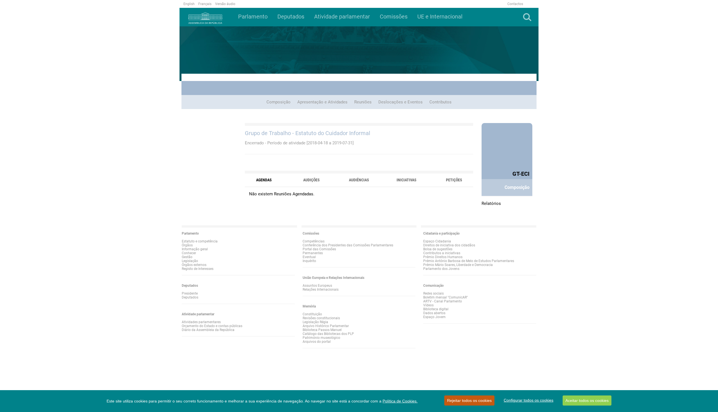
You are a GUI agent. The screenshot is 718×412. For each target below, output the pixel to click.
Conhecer (189, 253)
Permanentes (313, 253)
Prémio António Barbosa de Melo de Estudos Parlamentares (468, 261)
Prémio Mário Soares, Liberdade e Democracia (458, 265)
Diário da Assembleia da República (208, 330)
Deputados (190, 297)
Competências (314, 241)
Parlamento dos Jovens (441, 269)
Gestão (187, 257)
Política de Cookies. (400, 401)
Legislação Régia (315, 322)
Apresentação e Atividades (322, 102)
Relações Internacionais (321, 289)
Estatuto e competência (200, 241)
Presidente (190, 293)
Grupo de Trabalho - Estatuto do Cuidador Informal (307, 133)
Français (204, 4)
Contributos (440, 102)
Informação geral (195, 249)
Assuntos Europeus (317, 286)
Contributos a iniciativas (441, 253)
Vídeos (428, 305)
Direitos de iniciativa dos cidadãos (449, 245)
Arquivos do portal (317, 342)
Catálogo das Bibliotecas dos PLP (328, 334)
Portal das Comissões (319, 249)
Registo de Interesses (197, 269)
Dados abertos (434, 313)
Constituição (312, 314)
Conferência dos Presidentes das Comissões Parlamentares (348, 245)
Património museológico (321, 338)
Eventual (309, 257)
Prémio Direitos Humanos (442, 257)
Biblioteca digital (435, 309)
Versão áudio (225, 4)
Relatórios (491, 203)
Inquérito (309, 261)
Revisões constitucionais (321, 318)
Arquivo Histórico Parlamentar (326, 326)
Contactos (515, 4)
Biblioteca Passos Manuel (322, 330)
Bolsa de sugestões (437, 249)
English (189, 4)
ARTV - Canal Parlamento (442, 301)
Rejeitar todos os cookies (469, 400)
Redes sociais (433, 293)
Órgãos (187, 245)
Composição (278, 102)
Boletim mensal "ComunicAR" (445, 297)
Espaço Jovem (434, 317)
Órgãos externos (194, 265)
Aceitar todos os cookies (587, 400)
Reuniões (363, 102)
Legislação (190, 261)
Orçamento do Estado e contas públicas (212, 326)
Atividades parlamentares (201, 322)
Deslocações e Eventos (400, 102)
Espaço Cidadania (437, 241)
